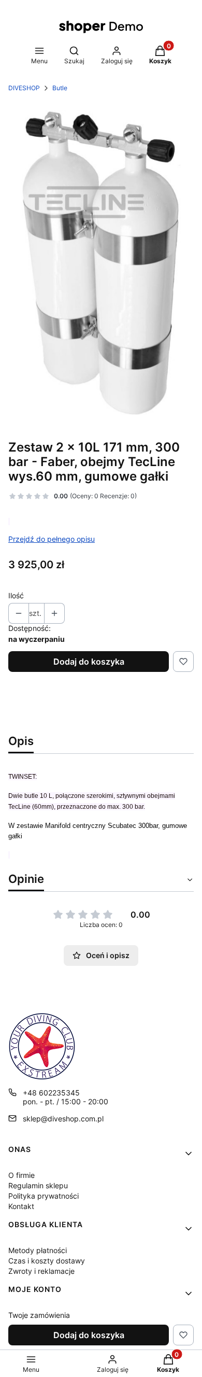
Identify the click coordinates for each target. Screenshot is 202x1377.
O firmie (21, 1175)
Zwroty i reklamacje (41, 1271)
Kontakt (21, 1206)
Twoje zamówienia (39, 1315)
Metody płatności (37, 1250)
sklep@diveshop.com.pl (63, 1118)
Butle (59, 88)
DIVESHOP (24, 88)
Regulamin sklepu (38, 1185)
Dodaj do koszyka (88, 661)
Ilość (16, 595)
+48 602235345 (51, 1092)
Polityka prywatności (43, 1195)
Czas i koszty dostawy (46, 1260)
